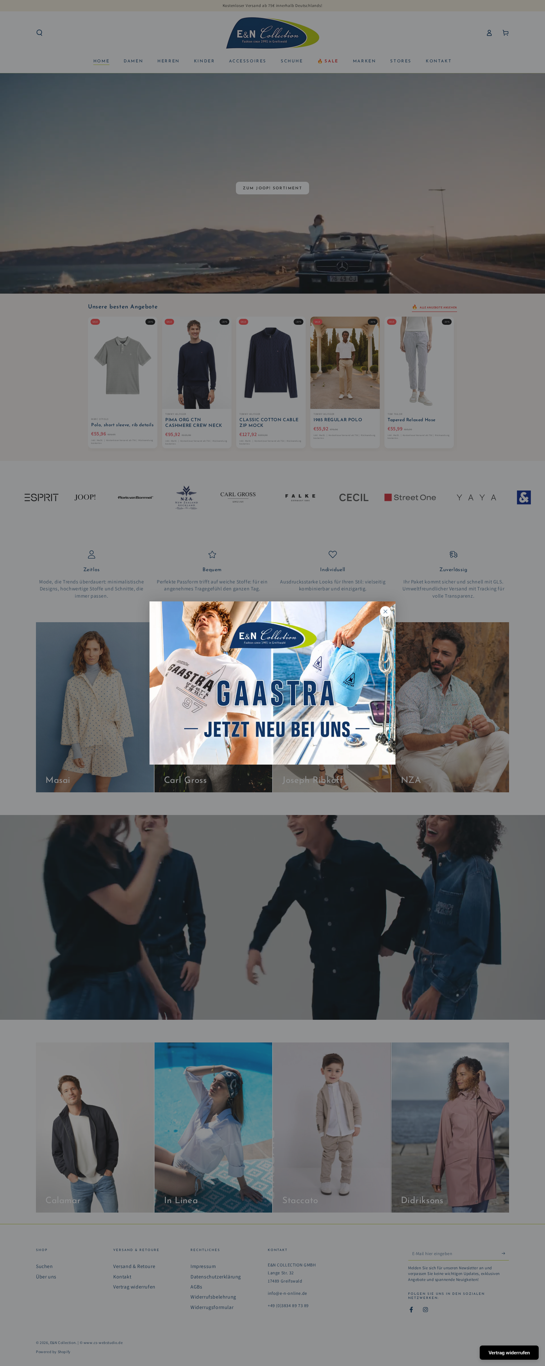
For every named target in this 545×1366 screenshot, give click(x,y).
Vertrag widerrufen (509, 1352)
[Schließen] (385, 611)
